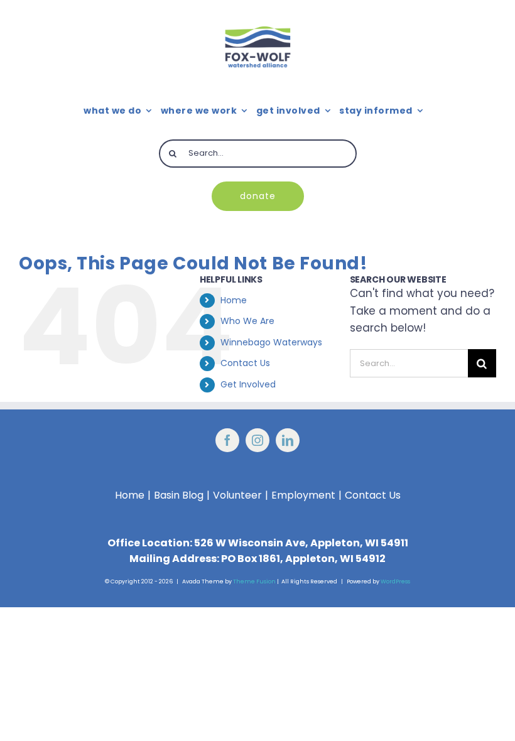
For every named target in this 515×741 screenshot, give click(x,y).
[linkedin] (288, 440)
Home (233, 300)
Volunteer (237, 495)
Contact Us (245, 363)
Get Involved (248, 384)
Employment (303, 495)
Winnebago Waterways (271, 342)
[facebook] (227, 440)
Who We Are (247, 321)
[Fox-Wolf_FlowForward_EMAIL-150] (258, 15)
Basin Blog (178, 495)
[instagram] (257, 440)
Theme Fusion (254, 581)
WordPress (395, 581)
